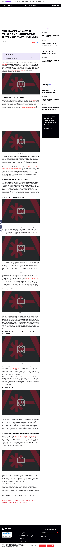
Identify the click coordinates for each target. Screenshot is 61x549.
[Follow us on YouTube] (49, 539)
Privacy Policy (22, 533)
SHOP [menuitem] (30, 1)
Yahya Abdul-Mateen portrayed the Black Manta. (25, 436)
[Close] (59, 545)
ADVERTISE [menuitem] (38, 1)
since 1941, (4, 64)
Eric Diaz (5, 41)
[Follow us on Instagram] (47, 539)
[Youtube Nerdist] (9, 5)
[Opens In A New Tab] (6, 533)
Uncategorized (6, 26)
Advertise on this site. (7, 536)
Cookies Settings (34, 545)
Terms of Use (22, 541)
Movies (44, 40)
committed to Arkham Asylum (31, 278)
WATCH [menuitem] (19, 1)
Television (44, 32)
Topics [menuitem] (26, 5)
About (20, 530)
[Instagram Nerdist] (6, 5)
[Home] (6, 529)
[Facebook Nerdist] (2, 5)
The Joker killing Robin (17, 368)
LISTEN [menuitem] (26, 1)
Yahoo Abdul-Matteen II (20, 502)
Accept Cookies (50, 545)
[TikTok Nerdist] (11, 5)
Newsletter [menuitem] (32, 5)
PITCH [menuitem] (33, 1)
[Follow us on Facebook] (41, 539)
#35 (33, 100)
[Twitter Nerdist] (4, 5)
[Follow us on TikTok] (52, 539)
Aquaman (9, 500)
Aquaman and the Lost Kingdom (18, 70)
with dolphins (28, 263)
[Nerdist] (6, 1)
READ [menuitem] (15, 1)
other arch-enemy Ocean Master (28, 107)
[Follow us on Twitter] (44, 539)
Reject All (42, 545)
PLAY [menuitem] (23, 1)
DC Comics (9, 502)
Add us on (34, 42)
